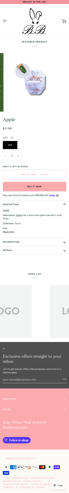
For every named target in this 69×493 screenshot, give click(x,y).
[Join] (63, 379)
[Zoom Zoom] (34, 82)
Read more (8, 231)
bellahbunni (13, 478)
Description (11, 204)
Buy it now (34, 186)
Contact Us (10, 487)
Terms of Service (42, 484)
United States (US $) (18, 458)
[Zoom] (12, 105)
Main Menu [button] (9, 399)
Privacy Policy (32, 481)
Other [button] (7, 409)
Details (7, 250)
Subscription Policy (16, 484)
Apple (9, 119)
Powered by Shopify (33, 487)
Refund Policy (12, 481)
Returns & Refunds (42, 478)
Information (11, 242)
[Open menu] (8, 21)
